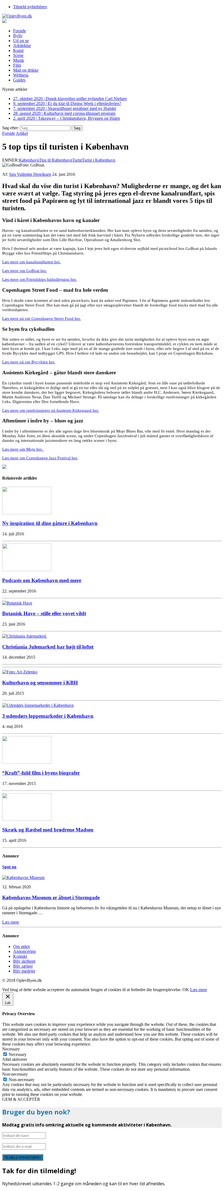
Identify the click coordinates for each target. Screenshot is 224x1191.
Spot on (9, 867)
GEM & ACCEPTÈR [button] (21, 1099)
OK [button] (185, 989)
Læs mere (198, 989)
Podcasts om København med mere (41, 580)
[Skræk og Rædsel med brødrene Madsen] (26, 819)
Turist (77, 160)
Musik (18, 60)
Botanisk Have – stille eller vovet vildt (44, 613)
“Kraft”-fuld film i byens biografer (41, 773)
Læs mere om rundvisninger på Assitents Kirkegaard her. (50, 410)
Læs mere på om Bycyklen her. (28, 362)
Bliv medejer (24, 971)
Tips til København (55, 160)
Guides (19, 80)
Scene (18, 55)
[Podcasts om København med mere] (26, 569)
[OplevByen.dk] (112, 16)
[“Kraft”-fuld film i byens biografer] (26, 762)
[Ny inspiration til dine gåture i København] (26, 512)
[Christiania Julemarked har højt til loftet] (24, 636)
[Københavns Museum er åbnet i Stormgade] (23, 877)
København (29, 160)
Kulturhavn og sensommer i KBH (40, 682)
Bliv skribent (24, 961)
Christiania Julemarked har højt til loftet (47, 647)
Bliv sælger (23, 966)
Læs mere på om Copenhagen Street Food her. (41, 318)
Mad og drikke (26, 70)
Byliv (18, 35)
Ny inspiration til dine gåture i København (50, 523)
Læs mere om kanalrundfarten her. (31, 262)
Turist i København (98, 160)
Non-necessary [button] (15, 1074)
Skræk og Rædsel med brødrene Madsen (47, 830)
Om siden (21, 946)
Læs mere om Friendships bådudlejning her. (39, 279)
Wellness (20, 75)
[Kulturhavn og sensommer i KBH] (19, 672)
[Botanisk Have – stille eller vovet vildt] (17, 603)
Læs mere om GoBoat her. (24, 270)
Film (17, 65)
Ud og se (21, 40)
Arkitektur (22, 45)
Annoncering (24, 951)
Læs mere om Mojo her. (23, 449)
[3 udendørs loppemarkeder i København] (38, 705)
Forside (19, 30)
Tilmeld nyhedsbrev (30, 6)
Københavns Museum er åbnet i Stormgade (51, 897)
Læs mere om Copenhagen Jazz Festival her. (40, 458)
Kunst (18, 50)
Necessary (17, 1054)
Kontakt (20, 956)
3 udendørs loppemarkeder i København (47, 716)
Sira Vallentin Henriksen (30, 174)
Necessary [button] (11, 1049)
